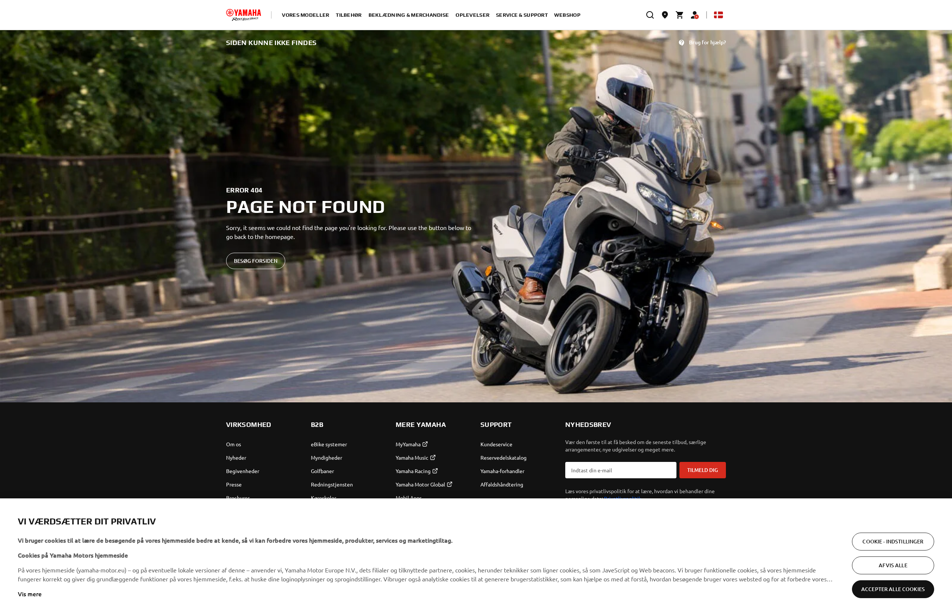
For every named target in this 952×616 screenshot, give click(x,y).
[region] (476, 557)
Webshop (567, 15)
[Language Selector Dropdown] (718, 14)
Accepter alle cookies (893, 589)
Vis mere (30, 594)
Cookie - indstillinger (892, 541)
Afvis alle (893, 565)
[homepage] (243, 15)
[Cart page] (679, 14)
